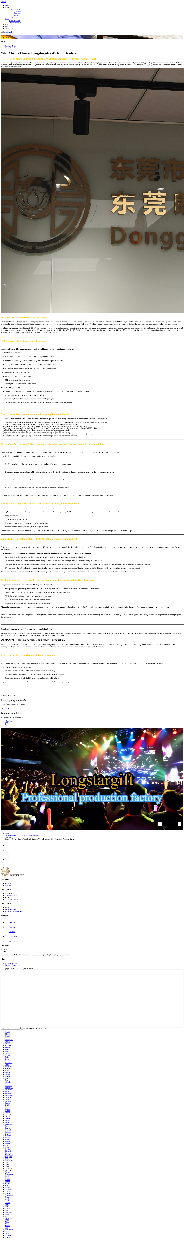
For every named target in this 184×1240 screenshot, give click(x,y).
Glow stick (17, 13)
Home (7, 5)
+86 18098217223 (11, 899)
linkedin (12, 941)
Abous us (4, 949)
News (7, 19)
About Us (8, 26)
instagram (12, 927)
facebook (12, 922)
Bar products (13, 17)
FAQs (7, 24)
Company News (14, 21)
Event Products (14, 9)
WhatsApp (13, 936)
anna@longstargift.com (13, 835)
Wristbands (17, 11)
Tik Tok (12, 932)
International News (15, 23)
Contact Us (9, 28)
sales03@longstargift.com (30, 835)
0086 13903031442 (11, 895)
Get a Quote (5, 708)
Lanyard (16, 15)
